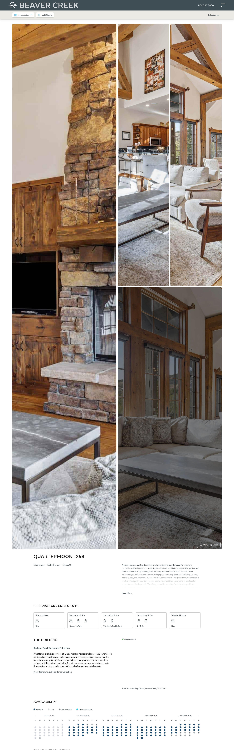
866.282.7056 (206, 5)
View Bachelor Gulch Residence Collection (53, 672)
